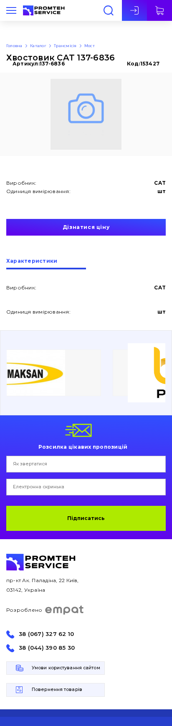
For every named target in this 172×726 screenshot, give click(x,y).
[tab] (46, 264)
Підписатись (86, 518)
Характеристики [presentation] (31, 261)
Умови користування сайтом (66, 668)
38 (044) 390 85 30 (47, 648)
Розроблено (24, 610)
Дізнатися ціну (86, 227)
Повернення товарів (57, 689)
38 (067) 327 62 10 (46, 634)
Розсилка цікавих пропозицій (82, 447)
